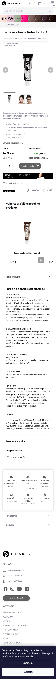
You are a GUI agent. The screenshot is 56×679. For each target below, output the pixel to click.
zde (31, 656)
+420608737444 (15, 581)
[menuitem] (12, 613)
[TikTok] (26, 588)
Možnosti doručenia (38, 158)
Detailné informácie (12, 143)
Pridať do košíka (27, 166)
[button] (5, 241)
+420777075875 (15, 576)
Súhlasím (28, 672)
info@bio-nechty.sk (16, 570)
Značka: (10, 45)
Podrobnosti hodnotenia (37, 38)
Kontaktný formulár (16, 598)
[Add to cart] (41, 260)
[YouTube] (19, 588)
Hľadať (49, 11)
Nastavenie (28, 663)
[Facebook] (5, 588)
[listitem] (27, 239)
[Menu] (52, 3)
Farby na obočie (18, 457)
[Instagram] (12, 588)
